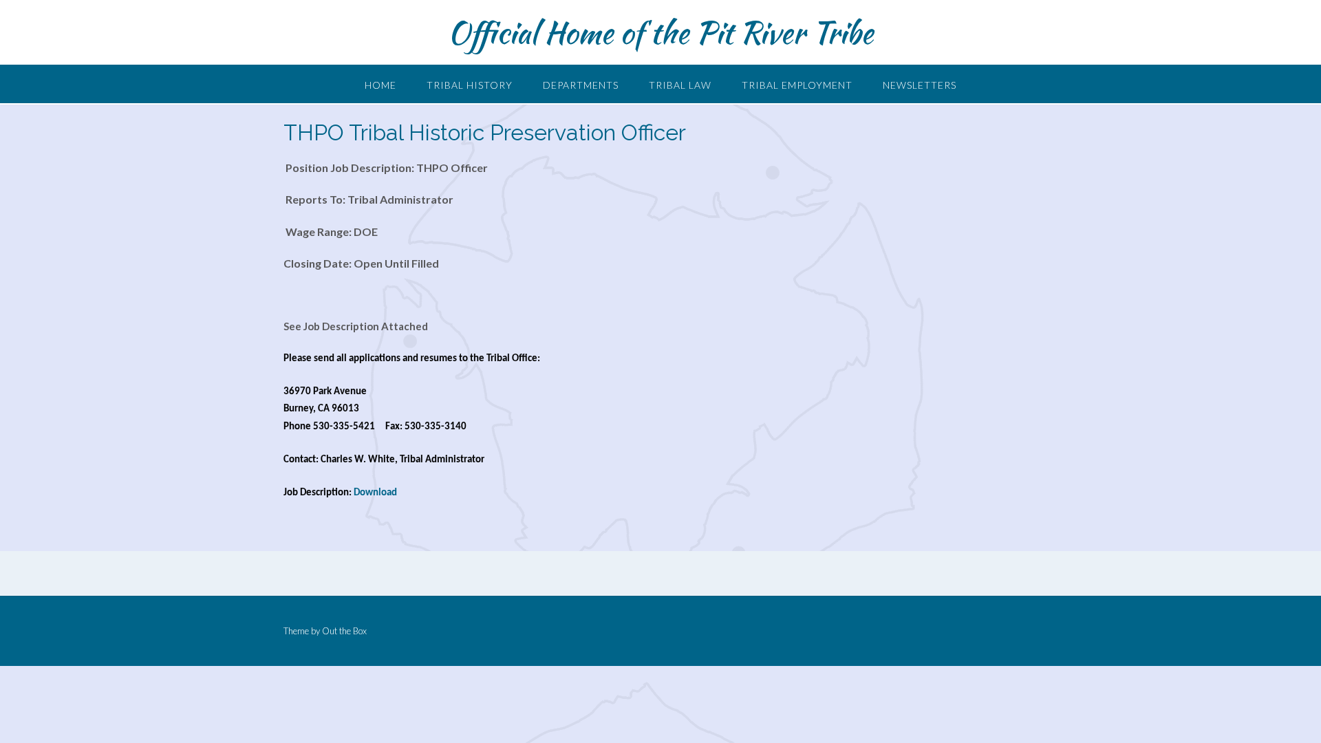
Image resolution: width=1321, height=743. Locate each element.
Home (380, 85)
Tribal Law (680, 85)
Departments (581, 85)
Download (375, 493)
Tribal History (470, 85)
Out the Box (344, 630)
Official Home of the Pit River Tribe (660, 32)
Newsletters (919, 85)
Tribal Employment (797, 85)
